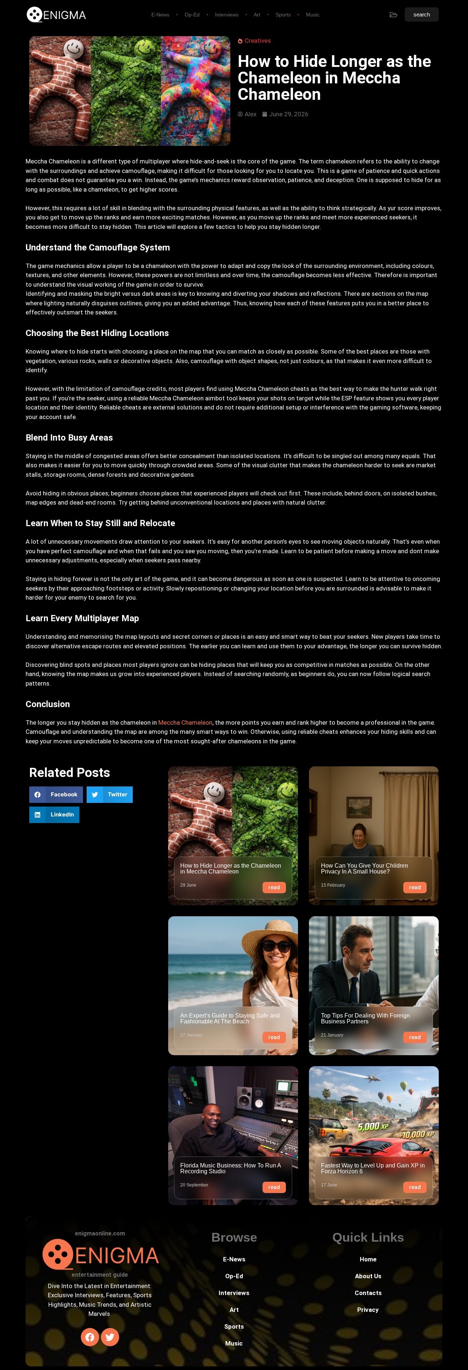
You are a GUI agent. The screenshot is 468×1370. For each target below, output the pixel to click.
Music (313, 15)
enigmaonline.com (100, 1233)
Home (368, 1259)
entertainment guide (100, 1274)
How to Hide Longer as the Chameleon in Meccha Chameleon (230, 869)
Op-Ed (192, 15)
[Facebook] (90, 1337)
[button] (56, 794)
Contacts (368, 1293)
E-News (160, 15)
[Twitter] (110, 1337)
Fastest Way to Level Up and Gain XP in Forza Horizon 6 (373, 1168)
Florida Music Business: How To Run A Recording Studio (230, 1168)
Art (257, 15)
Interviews (226, 15)
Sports (283, 15)
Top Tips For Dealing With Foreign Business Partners (365, 1018)
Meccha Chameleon (185, 722)
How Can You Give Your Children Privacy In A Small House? (364, 869)
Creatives (258, 40)
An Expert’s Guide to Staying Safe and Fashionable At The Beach (230, 1018)
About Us (368, 1276)
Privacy (368, 1309)
